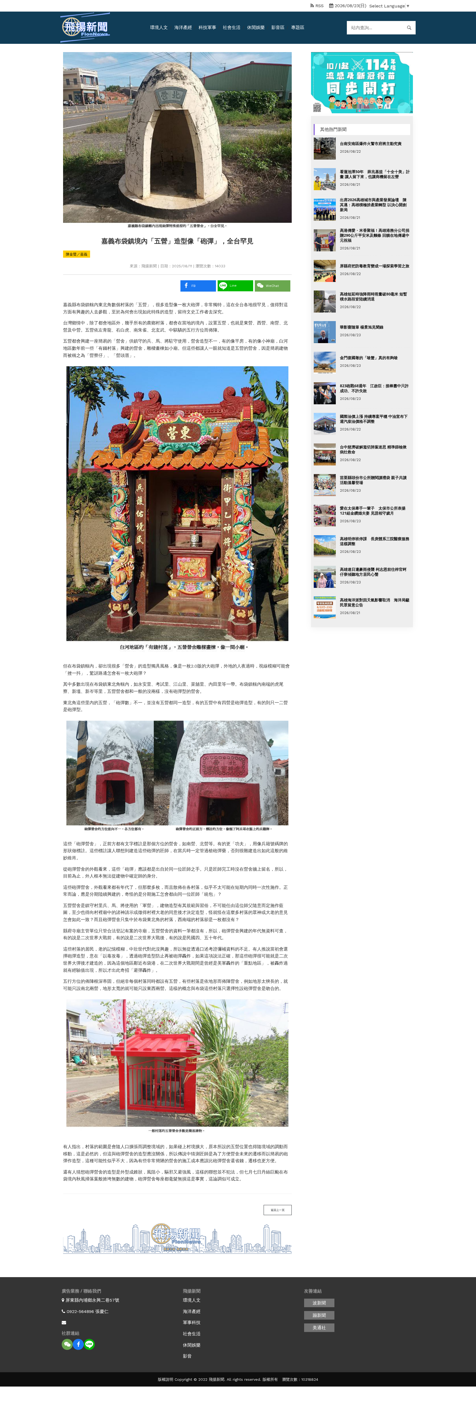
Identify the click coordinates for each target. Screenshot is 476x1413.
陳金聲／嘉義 (76, 254)
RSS (319, 5)
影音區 (278, 27)
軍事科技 (192, 1322)
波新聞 (319, 1303)
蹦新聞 (319, 1315)
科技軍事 (207, 27)
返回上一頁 (278, 1210)
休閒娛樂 (256, 27)
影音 (187, 1356)
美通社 (319, 1327)
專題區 (297, 27)
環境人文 (159, 27)
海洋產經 (183, 27)
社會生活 (231, 27)
